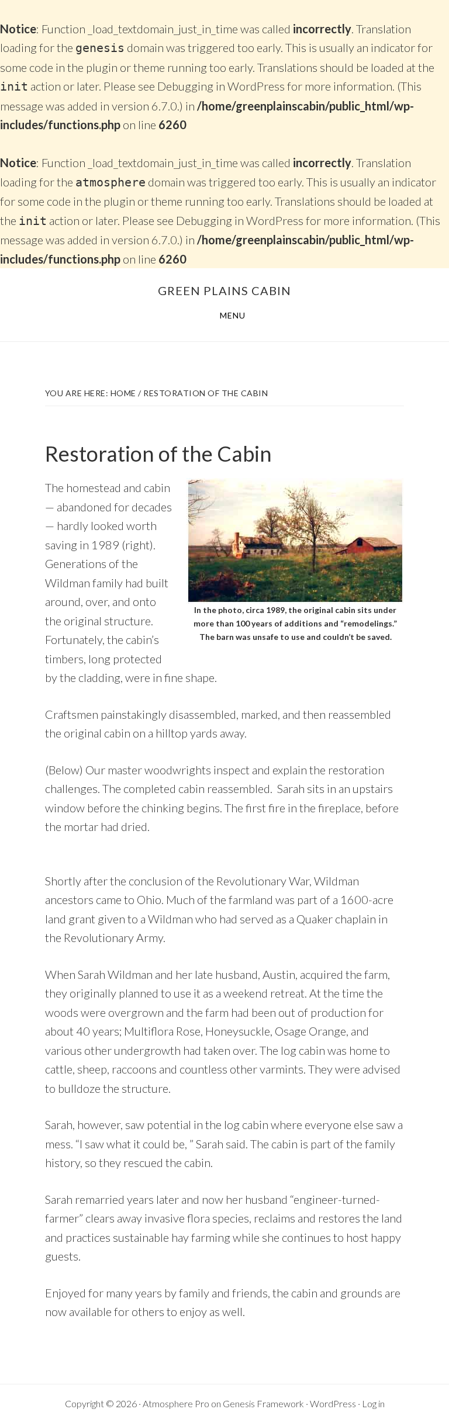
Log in (373, 1403)
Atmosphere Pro (176, 1403)
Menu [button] (233, 315)
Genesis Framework (263, 1403)
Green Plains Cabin (224, 290)
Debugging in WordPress (221, 86)
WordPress (333, 1403)
